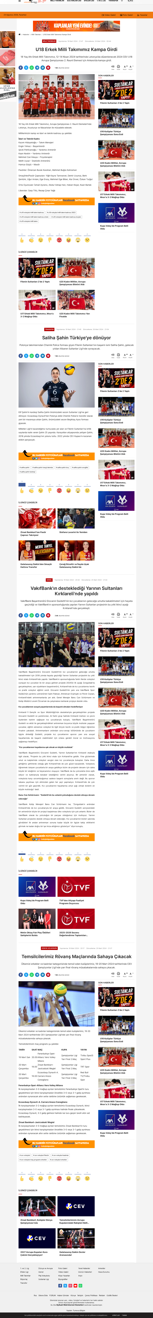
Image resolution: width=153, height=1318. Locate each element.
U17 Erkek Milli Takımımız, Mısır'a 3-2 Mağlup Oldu (37, 315)
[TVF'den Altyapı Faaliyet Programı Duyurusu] (76, 887)
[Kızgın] (59, 236)
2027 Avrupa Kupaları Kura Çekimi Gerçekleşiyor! (33, 1253)
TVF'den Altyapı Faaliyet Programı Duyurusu (71, 902)
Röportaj (23, 1279)
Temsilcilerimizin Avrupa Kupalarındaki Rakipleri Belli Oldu (73, 1221)
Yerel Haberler (84, 1268)
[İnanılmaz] (77, 236)
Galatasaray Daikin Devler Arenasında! (72, 1253)
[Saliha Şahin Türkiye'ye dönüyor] (57, 385)
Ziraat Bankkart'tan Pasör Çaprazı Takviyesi (33, 533)
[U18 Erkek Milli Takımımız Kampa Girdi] (57, 97)
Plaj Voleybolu (44, 1276)
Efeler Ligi (24, 1272)
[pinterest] (48, 68)
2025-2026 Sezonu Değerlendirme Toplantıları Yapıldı (72, 934)
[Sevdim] (40, 236)
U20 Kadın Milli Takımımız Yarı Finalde (74, 315)
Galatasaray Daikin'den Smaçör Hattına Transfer (36, 565)
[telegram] (37, 68)
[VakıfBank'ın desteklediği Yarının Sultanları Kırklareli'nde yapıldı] (57, 644)
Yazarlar (143, 15)
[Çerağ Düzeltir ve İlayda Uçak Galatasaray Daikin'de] (76, 550)
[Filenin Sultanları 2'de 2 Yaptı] (37, 268)
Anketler (101, 1268)
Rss (35, 1295)
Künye (73, 1295)
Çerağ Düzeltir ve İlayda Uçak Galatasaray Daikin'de (74, 565)
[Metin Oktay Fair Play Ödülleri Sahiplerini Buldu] (37, 919)
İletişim (80, 1295)
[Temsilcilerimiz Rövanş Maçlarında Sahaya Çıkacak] (57, 1004)
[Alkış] (31, 236)
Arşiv (80, 1276)
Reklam (102, 1295)
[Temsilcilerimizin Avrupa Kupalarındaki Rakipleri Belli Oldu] (76, 1206)
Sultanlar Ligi (43, 1279)
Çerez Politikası (91, 1295)
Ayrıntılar (116, 1315)
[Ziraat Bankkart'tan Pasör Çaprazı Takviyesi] (37, 518)
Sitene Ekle (43, 1295)
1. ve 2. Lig (24, 1268)
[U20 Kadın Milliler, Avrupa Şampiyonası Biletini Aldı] (76, 268)
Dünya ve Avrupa (45, 1268)
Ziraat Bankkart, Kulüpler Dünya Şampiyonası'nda (36, 1221)
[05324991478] (80, 1285)
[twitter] (26, 68)
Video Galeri (110, 15)
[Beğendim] (22, 236)
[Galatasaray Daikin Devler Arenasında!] (76, 1238)
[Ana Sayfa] (19, 34)
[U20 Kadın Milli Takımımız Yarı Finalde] (76, 300)
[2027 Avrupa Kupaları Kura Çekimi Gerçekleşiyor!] (37, 1238)
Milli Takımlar (36, 34)
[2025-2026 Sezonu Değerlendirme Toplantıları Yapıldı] (76, 919)
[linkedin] (43, 68)
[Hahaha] (68, 236)
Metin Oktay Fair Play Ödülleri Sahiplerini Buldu (35, 934)
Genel (40, 1272)
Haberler (26, 34)
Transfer (23, 1283)
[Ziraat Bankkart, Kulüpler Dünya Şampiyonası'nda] (37, 1206)
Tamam (124, 1315)
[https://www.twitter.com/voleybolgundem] (65, 1285)
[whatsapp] (32, 68)
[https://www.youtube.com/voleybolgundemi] (75, 1285)
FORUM (52, 1295)
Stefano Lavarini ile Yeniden (73, 532)
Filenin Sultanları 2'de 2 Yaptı (35, 281)
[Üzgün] (87, 236)
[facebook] (21, 68)
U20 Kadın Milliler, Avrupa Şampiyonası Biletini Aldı (72, 283)
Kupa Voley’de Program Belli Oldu (34, 902)
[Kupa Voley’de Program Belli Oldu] (37, 887)
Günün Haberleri (85, 1272)
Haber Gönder (63, 1295)
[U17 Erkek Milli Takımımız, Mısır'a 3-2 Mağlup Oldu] (37, 300)
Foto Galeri (127, 15)
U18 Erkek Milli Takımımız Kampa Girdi (57, 34)
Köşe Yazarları (64, 1276)
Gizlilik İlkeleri (112, 1295)
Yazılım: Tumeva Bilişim (75, 1310)
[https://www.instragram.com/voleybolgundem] (70, 1285)
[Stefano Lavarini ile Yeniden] (76, 518)
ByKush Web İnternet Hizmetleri (70, 1305)
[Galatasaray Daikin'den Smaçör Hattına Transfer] (37, 550)
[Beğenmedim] (49, 236)
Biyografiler (63, 1279)
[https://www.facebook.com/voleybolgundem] (60, 1285)
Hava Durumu (104, 1272)
